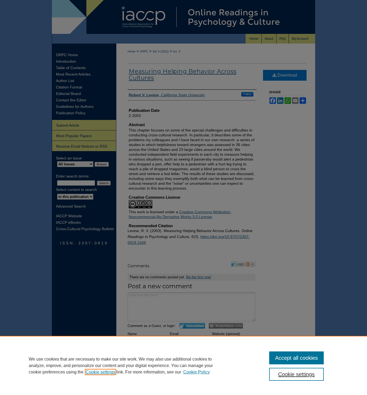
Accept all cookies (296, 358)
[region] (183, 365)
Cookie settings (100, 372)
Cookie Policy (196, 372)
